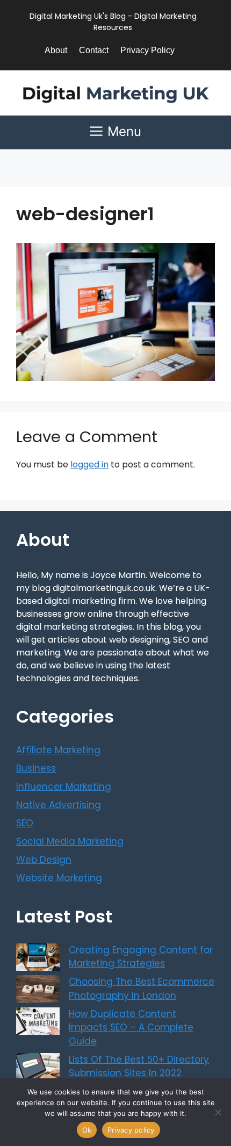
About (56, 50)
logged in (89, 464)
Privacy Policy (147, 50)
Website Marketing (59, 877)
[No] (217, 1112)
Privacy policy (131, 1130)
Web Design (43, 859)
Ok (87, 1130)
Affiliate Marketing (58, 750)
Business (36, 768)
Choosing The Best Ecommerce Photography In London (141, 988)
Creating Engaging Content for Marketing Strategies (141, 956)
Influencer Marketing (63, 786)
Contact (94, 50)
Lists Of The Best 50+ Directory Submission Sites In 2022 (139, 1066)
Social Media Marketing (70, 841)
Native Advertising (58, 804)
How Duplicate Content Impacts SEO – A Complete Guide (131, 1027)
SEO (24, 823)
